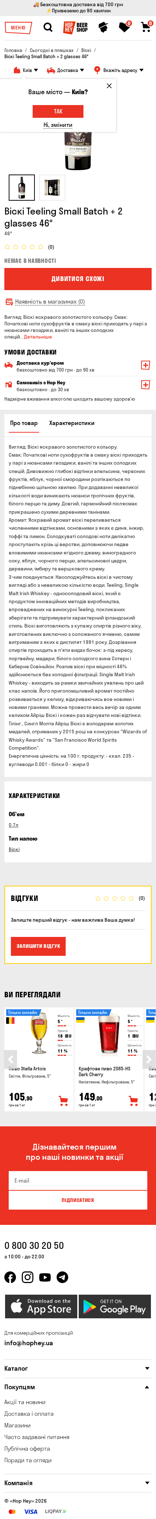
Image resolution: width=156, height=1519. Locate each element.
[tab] (22, 188)
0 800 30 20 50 (34, 1245)
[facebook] (10, 1277)
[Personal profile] (103, 27)
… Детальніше (36, 336)
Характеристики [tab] (72, 422)
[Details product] (39, 1034)
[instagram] (27, 1277)
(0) (51, 247)
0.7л (14, 825)
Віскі (14, 849)
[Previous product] (10, 1059)
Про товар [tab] (24, 422)
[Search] (48, 27)
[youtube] (45, 1277)
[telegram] (62, 1277)
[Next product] (149, 1059)
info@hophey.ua (28, 1343)
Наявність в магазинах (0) (50, 301)
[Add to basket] (63, 1101)
